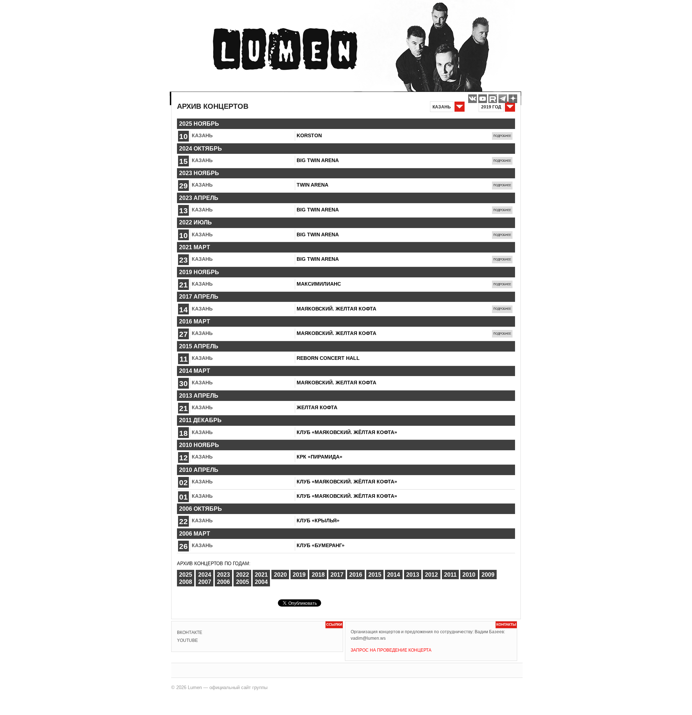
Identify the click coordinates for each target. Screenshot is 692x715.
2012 (431, 574)
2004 (261, 582)
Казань (202, 135)
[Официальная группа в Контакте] (472, 98)
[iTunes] (513, 98)
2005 (242, 582)
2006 (223, 582)
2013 (412, 574)
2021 (261, 574)
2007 (204, 582)
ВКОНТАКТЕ (189, 632)
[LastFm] (502, 98)
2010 (468, 574)
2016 (355, 574)
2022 (242, 574)
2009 (488, 574)
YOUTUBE (187, 640)
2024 (204, 574)
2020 (280, 574)
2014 (393, 574)
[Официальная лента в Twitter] (492, 98)
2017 (337, 574)
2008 (185, 582)
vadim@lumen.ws (368, 638)
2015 (374, 574)
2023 (223, 574)
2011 (450, 574)
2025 (185, 574)
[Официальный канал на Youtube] (482, 98)
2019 (299, 574)
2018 (318, 574)
